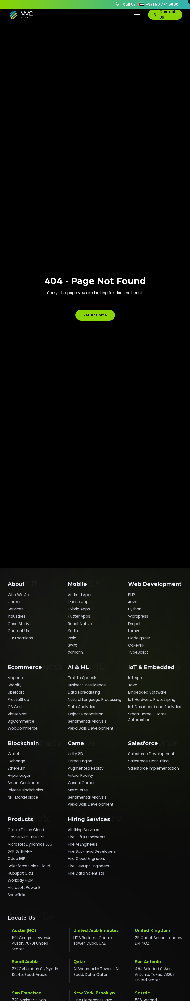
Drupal (134, 623)
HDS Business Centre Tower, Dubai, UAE (92, 940)
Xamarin (75, 652)
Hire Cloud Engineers (86, 858)
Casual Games (81, 782)
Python (134, 609)
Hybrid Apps (79, 609)
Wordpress (138, 616)
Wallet (14, 753)
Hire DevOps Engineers (88, 866)
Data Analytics (81, 706)
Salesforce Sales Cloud (29, 866)
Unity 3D (75, 753)
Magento (16, 677)
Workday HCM (20, 880)
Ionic (72, 638)
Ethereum (16, 768)
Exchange (16, 761)
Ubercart (16, 692)
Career (14, 601)
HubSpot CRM (20, 873)
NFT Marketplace (23, 797)
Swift (72, 645)
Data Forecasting (84, 692)
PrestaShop (18, 699)
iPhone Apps (79, 601)
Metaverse (78, 790)
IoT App (135, 677)
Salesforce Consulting (148, 761)
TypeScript (138, 652)
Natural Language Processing (94, 699)
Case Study (18, 623)
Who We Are (19, 594)
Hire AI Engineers (82, 844)
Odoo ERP (16, 858)
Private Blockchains (25, 790)
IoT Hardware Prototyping (151, 699)
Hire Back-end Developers (92, 851)
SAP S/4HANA (20, 851)
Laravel (134, 630)
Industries (16, 616)
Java (132, 601)
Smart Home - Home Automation (147, 716)
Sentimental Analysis (87, 721)
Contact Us (167, 15)
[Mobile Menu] (137, 14)
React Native (80, 623)
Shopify (15, 685)
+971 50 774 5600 (162, 4)
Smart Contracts (23, 782)
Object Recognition (85, 714)
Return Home (95, 315)
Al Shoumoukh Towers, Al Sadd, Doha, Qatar (96, 971)
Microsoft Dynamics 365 (30, 844)
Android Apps (80, 594)
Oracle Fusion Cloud (26, 829)
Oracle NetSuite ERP (26, 837)
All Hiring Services (83, 829)
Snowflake (17, 894)
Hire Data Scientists (86, 873)
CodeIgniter (139, 638)
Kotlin (73, 630)
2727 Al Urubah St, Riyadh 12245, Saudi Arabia (35, 971)
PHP (131, 594)
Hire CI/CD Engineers (86, 837)
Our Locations (20, 638)
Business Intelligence (87, 685)
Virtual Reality (80, 775)
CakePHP (136, 645)
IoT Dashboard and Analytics (154, 706)
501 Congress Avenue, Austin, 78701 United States (32, 943)
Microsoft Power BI (24, 887)
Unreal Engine (80, 761)
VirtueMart (17, 714)
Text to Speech (82, 677)
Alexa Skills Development (91, 728)
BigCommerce (21, 721)
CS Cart (15, 706)
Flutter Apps (79, 616)
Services (15, 609)
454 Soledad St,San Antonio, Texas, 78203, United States (155, 974)
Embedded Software (147, 692)
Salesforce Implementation (153, 768)
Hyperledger (19, 775)
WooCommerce (23, 728)
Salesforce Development (151, 753)
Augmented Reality (86, 768)
